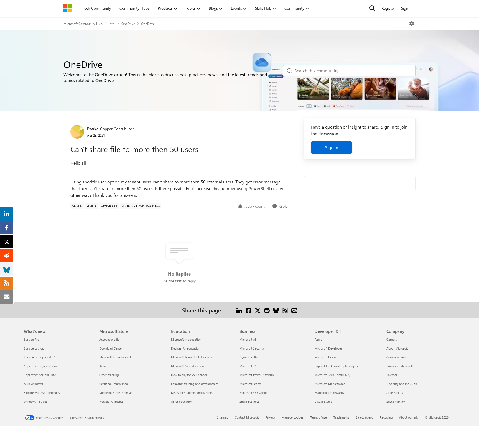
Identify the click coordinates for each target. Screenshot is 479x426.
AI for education (181, 401)
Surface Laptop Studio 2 (40, 357)
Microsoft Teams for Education (191, 357)
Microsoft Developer (328, 348)
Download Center (111, 348)
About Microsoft (397, 348)
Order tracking (109, 375)
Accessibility (394, 393)
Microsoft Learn (325, 357)
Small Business (249, 401)
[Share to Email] (294, 310)
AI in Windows (33, 384)
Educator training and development (194, 384)
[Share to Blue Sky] (276, 310)
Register (388, 8)
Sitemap (222, 417)
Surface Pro (31, 339)
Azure (318, 339)
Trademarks (341, 417)
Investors (392, 375)
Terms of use (318, 417)
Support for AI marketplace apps (336, 366)
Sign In (407, 8)
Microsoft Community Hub (83, 23)
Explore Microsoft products (42, 393)
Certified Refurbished (113, 384)
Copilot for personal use (40, 375)
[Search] (372, 8)
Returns (104, 366)
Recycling (386, 417)
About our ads (408, 417)
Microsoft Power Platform (257, 375)
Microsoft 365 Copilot (254, 393)
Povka (93, 128)
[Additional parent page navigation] (112, 23)
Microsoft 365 (249, 366)
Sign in (331, 147)
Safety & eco (364, 417)
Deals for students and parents (192, 393)
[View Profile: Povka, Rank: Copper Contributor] (77, 132)
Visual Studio (323, 401)
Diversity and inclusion (401, 384)
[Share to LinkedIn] (239, 310)
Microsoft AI (248, 339)
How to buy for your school (189, 375)
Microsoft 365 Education (187, 366)
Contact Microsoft (247, 417)
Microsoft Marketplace (330, 384)
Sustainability (395, 401)
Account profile (109, 339)
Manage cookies (293, 417)
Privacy (270, 417)
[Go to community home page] (67, 8)
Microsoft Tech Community (332, 375)
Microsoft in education (186, 339)
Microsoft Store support (115, 357)
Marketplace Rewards (329, 393)
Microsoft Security (252, 348)
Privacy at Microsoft (399, 366)
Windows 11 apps (35, 401)
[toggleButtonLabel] (412, 23)
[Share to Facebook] (248, 310)
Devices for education (185, 348)
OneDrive (128, 23)
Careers (391, 339)
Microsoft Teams (250, 384)
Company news (396, 357)
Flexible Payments (111, 401)
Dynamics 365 (249, 357)
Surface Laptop (34, 348)
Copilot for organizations (40, 366)
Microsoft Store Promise (115, 393)
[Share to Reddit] (267, 310)
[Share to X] (258, 310)
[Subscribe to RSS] (285, 310)
